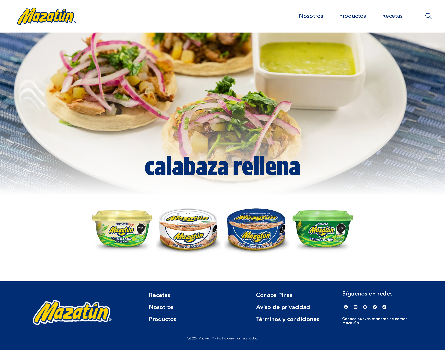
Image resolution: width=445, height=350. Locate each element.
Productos (352, 16)
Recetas (392, 16)
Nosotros (311, 16)
